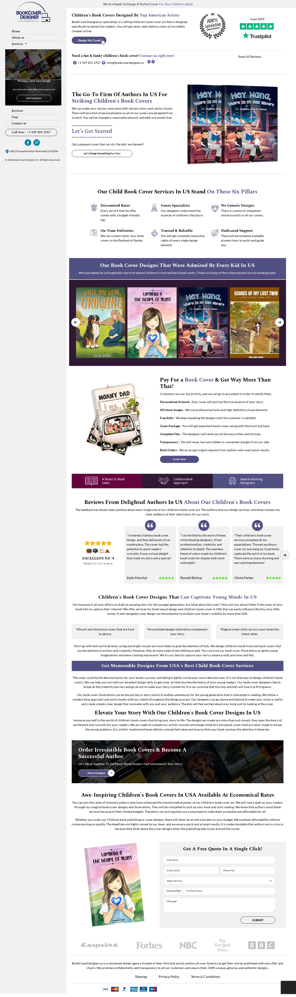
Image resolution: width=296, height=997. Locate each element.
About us (18, 37)
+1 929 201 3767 (89, 62)
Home (16, 31)
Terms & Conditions (205, 976)
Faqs (15, 117)
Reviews (17, 111)
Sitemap (141, 976)
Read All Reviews (249, 56)
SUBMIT (257, 920)
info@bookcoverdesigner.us (125, 62)
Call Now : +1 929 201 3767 (31, 132)
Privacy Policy (169, 976)
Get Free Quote (33, 98)
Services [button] (18, 44)
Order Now (179, 459)
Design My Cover (89, 40)
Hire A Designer (97, 773)
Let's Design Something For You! (102, 153)
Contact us (19, 123)
